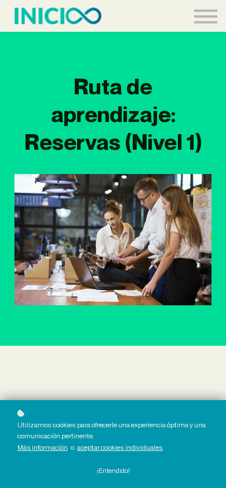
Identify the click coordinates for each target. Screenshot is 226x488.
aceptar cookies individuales (120, 447)
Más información (42, 447)
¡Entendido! (113, 471)
